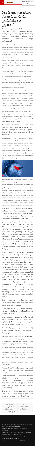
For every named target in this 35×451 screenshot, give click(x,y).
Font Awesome (5, 441)
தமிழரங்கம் (4, 434)
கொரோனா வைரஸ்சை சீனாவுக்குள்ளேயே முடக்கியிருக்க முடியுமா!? (17, 18)
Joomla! (4, 428)
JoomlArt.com (17, 426)
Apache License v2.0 (15, 438)
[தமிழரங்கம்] (9, 2)
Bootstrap (4, 436)
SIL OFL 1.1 (22, 441)
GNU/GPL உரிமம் (9, 428)
